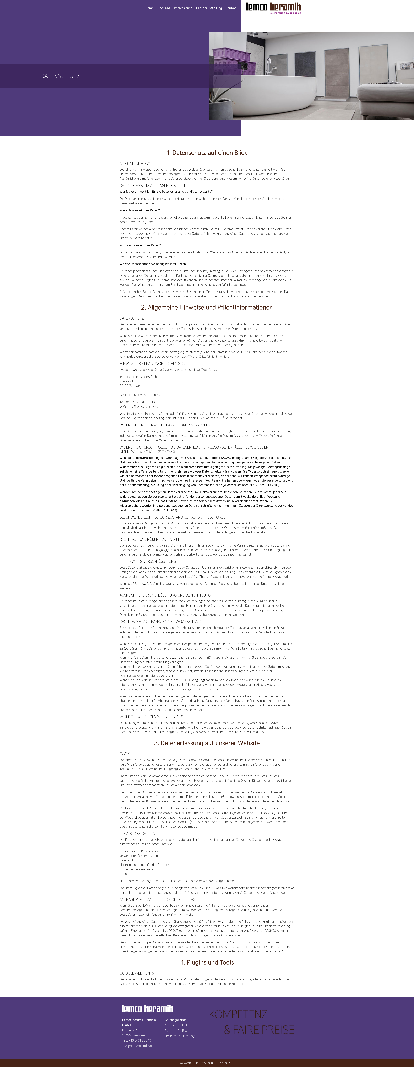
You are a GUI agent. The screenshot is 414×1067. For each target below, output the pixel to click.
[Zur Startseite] (273, 8)
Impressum (208, 1063)
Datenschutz (225, 1063)
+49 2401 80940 (140, 1040)
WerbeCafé (191, 1063)
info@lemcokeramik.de (137, 1046)
